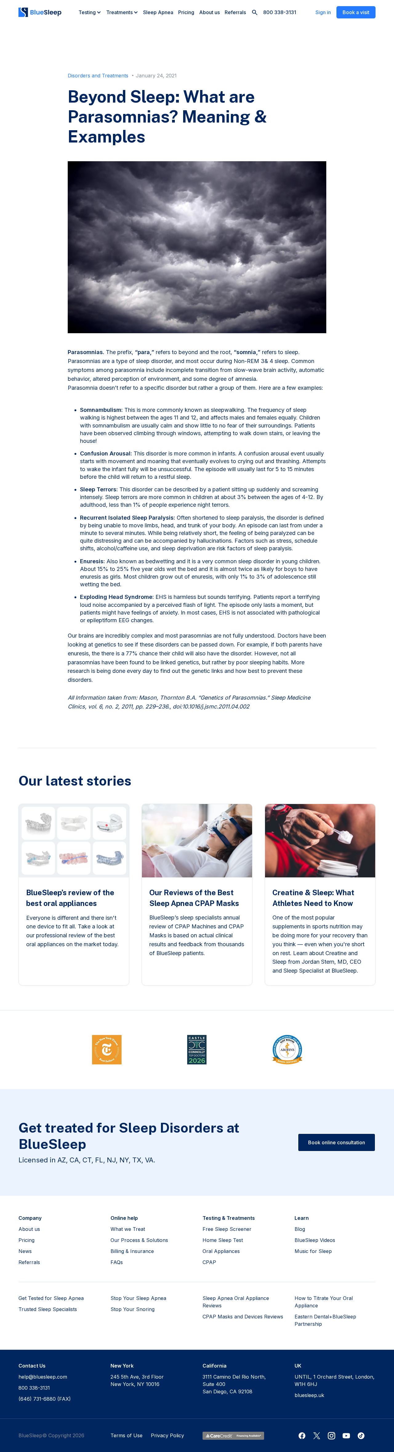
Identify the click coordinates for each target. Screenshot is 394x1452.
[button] (89, 12)
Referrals (235, 12)
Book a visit (356, 12)
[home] (40, 12)
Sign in (323, 12)
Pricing (186, 12)
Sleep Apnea (158, 12)
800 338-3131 (279, 12)
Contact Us (32, 1366)
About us (209, 12)
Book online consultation (336, 1142)
